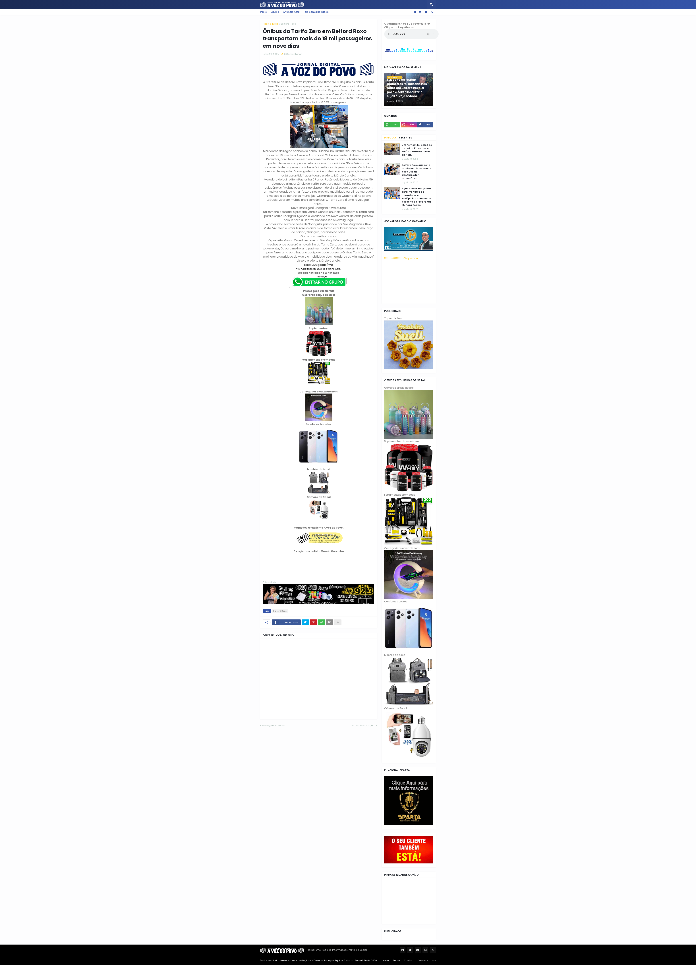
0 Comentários (293, 54)
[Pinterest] (313, 622)
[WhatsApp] (321, 622)
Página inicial (270, 24)
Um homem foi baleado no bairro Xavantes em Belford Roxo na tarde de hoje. (417, 150)
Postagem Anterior (273, 725)
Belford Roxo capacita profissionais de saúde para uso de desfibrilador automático (416, 171)
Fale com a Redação (316, 12)
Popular (390, 137)
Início (263, 12)
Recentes (405, 137)
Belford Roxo (288, 24)
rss (434, 960)
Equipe (275, 12)
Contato (409, 960)
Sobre (396, 960)
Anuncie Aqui (291, 12)
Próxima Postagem (363, 725)
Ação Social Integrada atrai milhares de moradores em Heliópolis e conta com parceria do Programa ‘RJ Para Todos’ (416, 197)
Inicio (386, 960)
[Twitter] (305, 622)
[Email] (329, 622)
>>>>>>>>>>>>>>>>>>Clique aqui (401, 258)
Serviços (423, 960)
